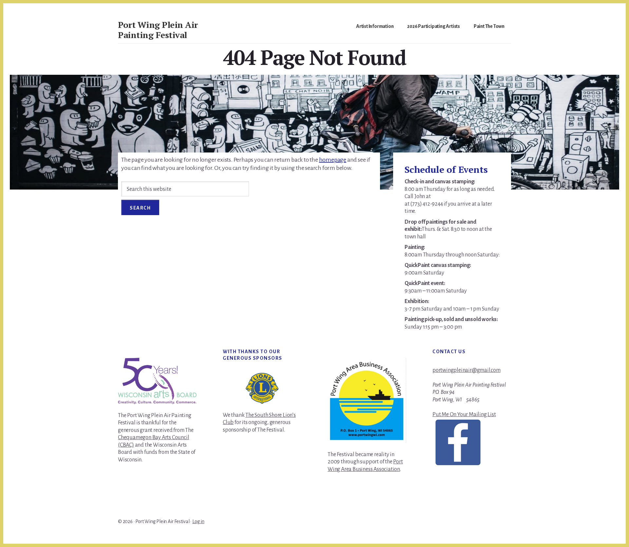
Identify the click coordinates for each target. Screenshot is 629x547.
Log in (198, 521)
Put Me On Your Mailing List (464, 414)
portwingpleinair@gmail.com (466, 370)
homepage (332, 159)
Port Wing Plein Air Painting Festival (158, 29)
